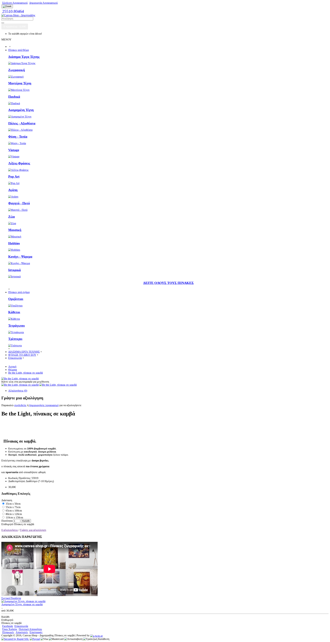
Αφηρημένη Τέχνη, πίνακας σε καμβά (22, 604)
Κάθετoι (14, 312)
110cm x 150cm (14, 517)
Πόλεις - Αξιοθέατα (21, 123)
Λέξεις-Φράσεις (19, 163)
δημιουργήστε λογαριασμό (44, 405)
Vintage (13, 150)
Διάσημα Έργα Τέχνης (24, 57)
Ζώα (11, 216)
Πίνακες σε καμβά (24, 524)
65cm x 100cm (13, 510)
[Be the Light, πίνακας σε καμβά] (20, 378)
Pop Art (13, 176)
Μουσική (14, 230)
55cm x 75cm (12, 507)
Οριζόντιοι (15, 299)
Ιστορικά (14, 270)
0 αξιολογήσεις (9, 530)
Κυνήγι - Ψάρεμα (20, 256)
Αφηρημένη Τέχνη (21, 110)
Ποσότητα (7, 520)
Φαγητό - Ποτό (19, 203)
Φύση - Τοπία (17, 136)
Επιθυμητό (7, 524)
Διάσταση (6, 500)
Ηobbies (14, 243)
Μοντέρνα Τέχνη (19, 83)
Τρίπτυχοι (15, 339)
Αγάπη (13, 190)
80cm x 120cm (13, 514)
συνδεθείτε (20, 405)
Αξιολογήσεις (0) (17, 390)
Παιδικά (14, 96)
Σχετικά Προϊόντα (11, 598)
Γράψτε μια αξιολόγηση (33, 530)
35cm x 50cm (12, 503)
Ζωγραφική (16, 70)
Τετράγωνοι (16, 325)
